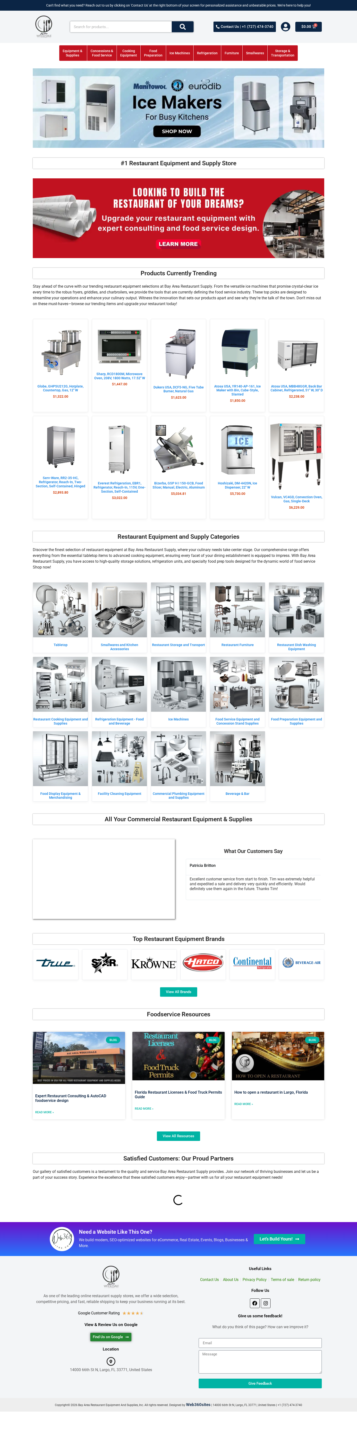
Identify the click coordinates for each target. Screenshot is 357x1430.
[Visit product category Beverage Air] (301, 962)
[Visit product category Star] (105, 962)
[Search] (183, 26)
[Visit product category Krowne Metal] (154, 962)
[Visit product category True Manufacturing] (55, 962)
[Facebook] (255, 1303)
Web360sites (198, 1404)
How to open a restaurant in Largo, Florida (271, 1092)
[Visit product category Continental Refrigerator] (252, 962)
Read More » (44, 1112)
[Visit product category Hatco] (203, 962)
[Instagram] (266, 1303)
